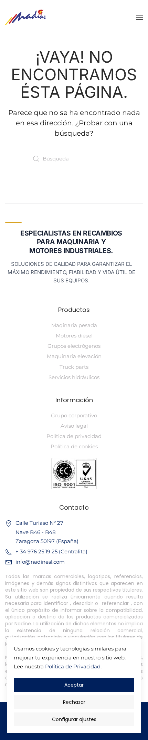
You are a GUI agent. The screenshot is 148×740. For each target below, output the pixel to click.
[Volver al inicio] (25, 17)
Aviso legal (74, 426)
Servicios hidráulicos (74, 377)
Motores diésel (74, 335)
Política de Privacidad (73, 666)
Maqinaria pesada (74, 325)
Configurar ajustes (74, 719)
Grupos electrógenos (74, 346)
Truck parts (74, 367)
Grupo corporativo (74, 415)
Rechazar (74, 702)
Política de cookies (74, 446)
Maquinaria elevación (74, 356)
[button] (139, 17)
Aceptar (74, 684)
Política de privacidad (74, 436)
